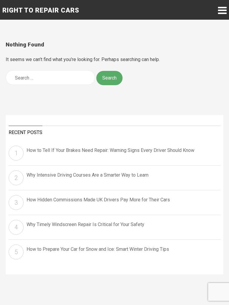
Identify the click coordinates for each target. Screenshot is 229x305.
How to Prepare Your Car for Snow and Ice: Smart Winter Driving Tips (98, 249)
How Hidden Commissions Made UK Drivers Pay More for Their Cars (98, 200)
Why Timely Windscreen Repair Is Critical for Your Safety (85, 224)
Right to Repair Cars (40, 10)
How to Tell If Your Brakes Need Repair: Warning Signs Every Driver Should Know (110, 150)
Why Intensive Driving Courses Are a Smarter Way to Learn (87, 175)
